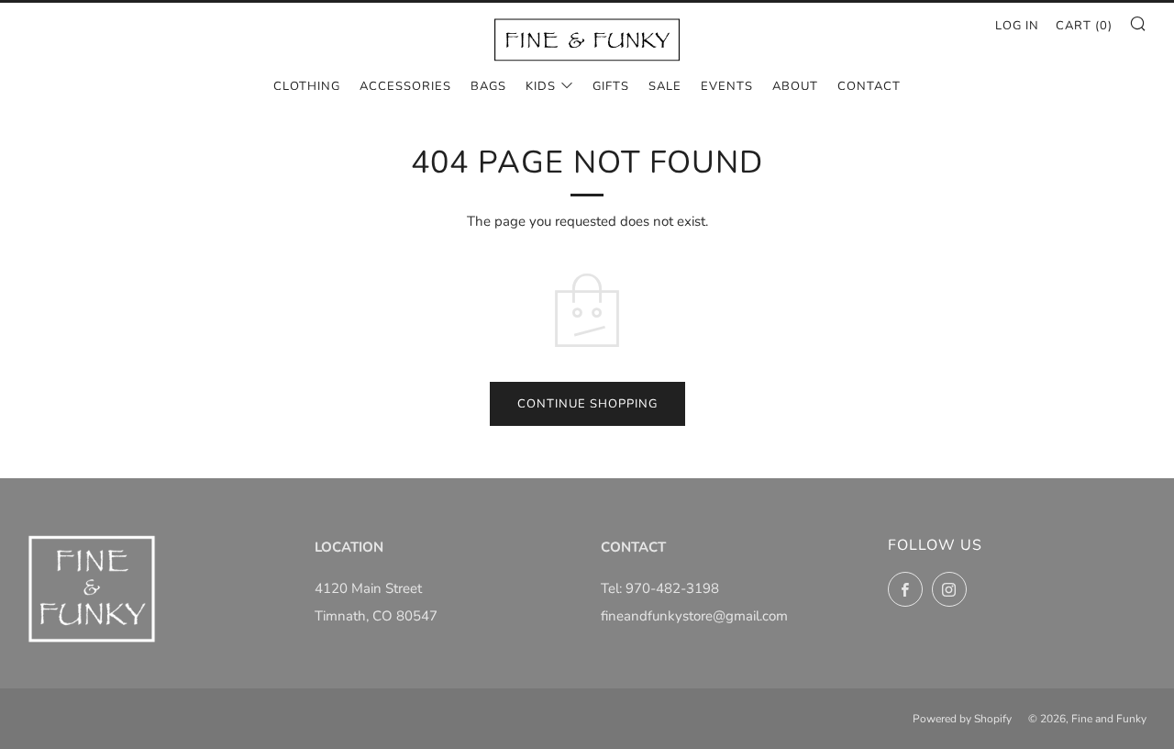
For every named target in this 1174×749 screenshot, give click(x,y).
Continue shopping (587, 404)
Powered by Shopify (962, 718)
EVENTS (727, 86)
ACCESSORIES (405, 86)
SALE (664, 86)
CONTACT (869, 86)
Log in (1017, 25)
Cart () (1084, 25)
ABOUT (795, 86)
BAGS (488, 86)
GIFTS (611, 86)
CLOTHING (306, 86)
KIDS (541, 86)
